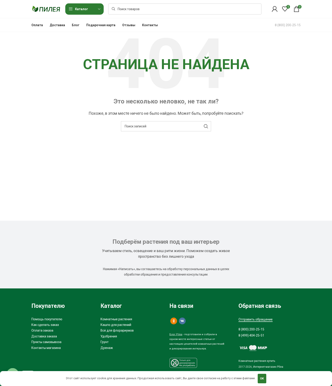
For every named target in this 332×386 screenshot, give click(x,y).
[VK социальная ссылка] (182, 321)
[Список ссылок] (62, 319)
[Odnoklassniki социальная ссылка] (173, 321)
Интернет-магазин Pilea (268, 366)
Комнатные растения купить (256, 361)
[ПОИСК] (206, 126)
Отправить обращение (255, 319)
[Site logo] (46, 9)
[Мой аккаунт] (274, 9)
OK (262, 378)
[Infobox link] (288, 25)
